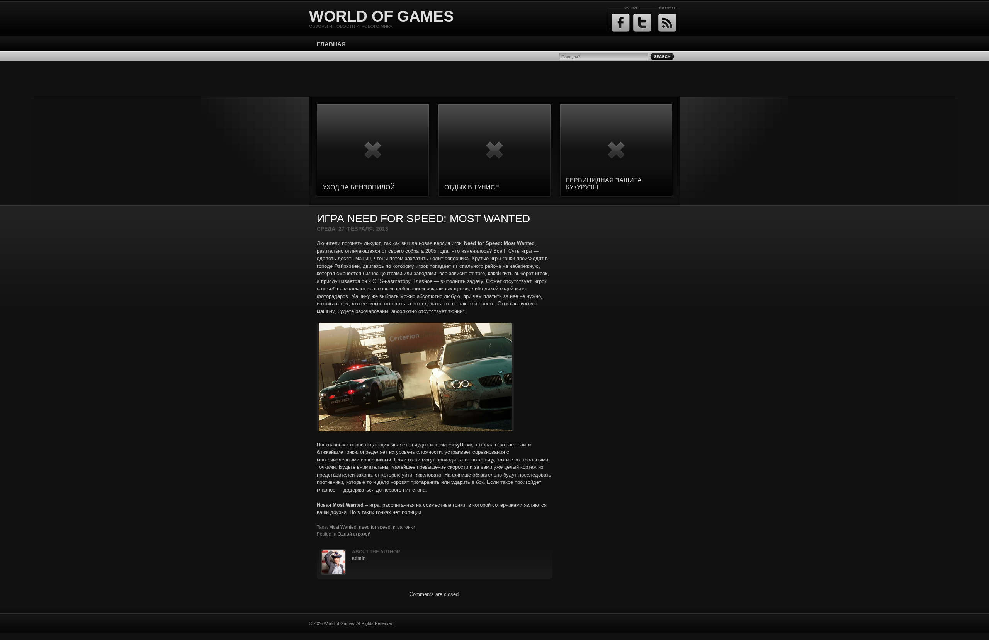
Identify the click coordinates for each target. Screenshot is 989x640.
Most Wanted (343, 527)
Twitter (642, 23)
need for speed (375, 527)
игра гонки (404, 527)
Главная (331, 44)
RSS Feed (667, 23)
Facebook (621, 23)
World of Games (381, 16)
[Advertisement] (494, 78)
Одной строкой (354, 534)
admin (358, 558)
